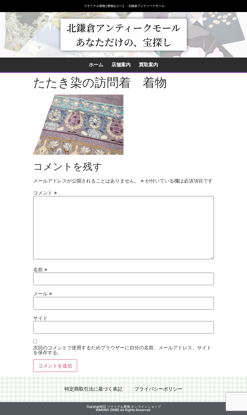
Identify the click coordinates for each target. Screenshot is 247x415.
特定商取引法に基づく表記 (93, 389)
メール (42, 293)
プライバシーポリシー (158, 389)
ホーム (96, 64)
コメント (45, 192)
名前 (40, 269)
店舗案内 (121, 64)
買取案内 (148, 64)
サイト (40, 318)
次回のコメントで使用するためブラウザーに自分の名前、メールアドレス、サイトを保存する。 (122, 350)
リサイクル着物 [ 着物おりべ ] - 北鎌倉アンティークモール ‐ (125, 6)
